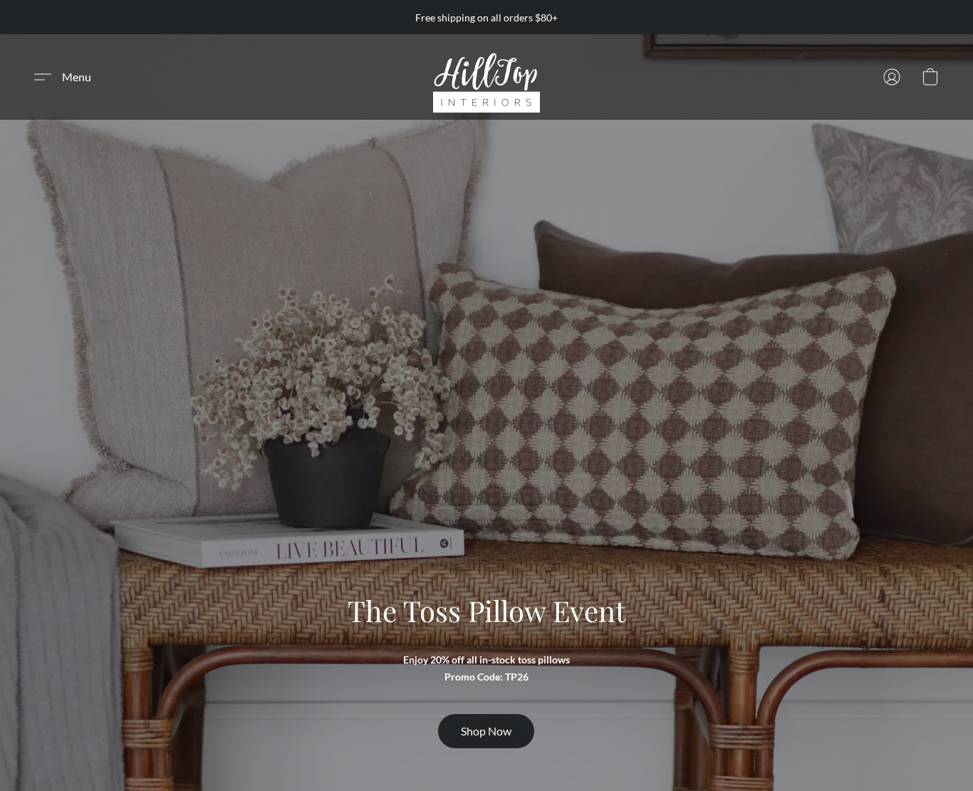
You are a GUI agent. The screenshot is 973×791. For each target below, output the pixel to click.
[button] (486, 77)
